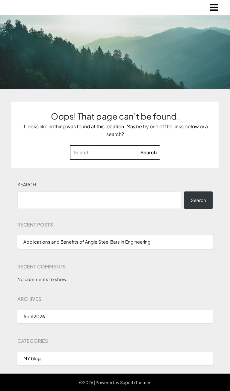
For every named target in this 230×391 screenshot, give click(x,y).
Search (26, 184)
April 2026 (34, 316)
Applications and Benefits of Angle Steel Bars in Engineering (87, 241)
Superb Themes (135, 382)
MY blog (32, 358)
